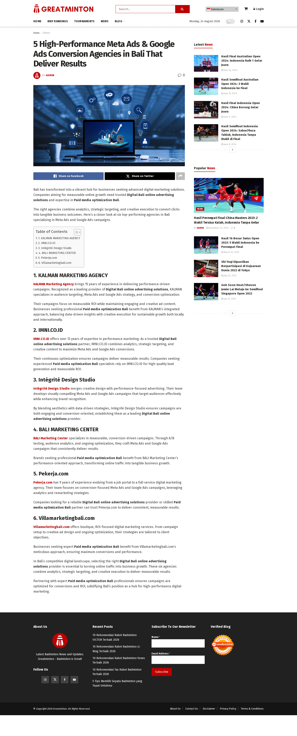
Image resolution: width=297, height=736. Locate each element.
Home (37, 21)
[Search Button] (182, 9)
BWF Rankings (57, 21)
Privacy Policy (228, 708)
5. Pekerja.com (47, 258)
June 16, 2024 (230, 70)
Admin (50, 75)
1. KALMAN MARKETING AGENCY (59, 238)
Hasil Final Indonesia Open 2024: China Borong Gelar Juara (240, 107)
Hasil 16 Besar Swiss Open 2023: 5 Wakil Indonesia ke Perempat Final (240, 243)
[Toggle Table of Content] (75, 232)
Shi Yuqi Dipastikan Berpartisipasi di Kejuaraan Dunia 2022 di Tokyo (241, 266)
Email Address (161, 653)
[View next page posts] (233, 149)
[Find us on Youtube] (262, 21)
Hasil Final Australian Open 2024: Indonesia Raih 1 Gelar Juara (241, 61)
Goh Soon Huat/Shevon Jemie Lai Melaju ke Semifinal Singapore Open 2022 (242, 289)
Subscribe (161, 672)
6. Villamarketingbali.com (54, 263)
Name (156, 637)
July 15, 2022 (229, 299)
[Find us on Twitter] (249, 21)
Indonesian (217, 9)
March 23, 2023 (231, 252)
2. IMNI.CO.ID (46, 243)
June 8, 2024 (229, 144)
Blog (118, 21)
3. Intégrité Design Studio (55, 248)
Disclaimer (209, 708)
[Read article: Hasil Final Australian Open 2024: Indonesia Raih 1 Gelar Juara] (206, 63)
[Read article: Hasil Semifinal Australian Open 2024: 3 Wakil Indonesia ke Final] (206, 86)
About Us (175, 708)
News (105, 21)
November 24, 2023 (218, 228)
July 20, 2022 (230, 275)
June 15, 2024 (230, 93)
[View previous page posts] (225, 149)
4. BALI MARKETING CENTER (57, 253)
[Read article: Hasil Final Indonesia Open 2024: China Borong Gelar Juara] (206, 109)
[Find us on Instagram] (241, 21)
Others (46, 33)
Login (260, 9)
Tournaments (84, 21)
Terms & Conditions (252, 708)
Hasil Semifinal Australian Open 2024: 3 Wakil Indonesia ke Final (239, 84)
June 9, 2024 (229, 117)
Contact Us (191, 708)
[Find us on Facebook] (255, 21)
